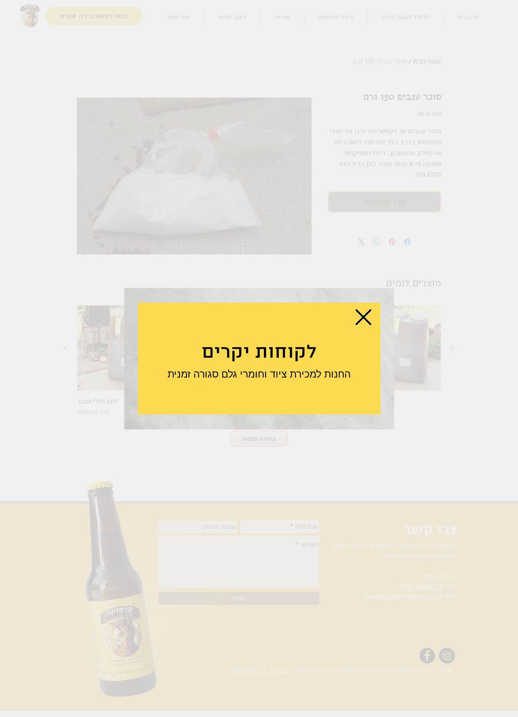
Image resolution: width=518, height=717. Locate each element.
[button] (363, 317)
